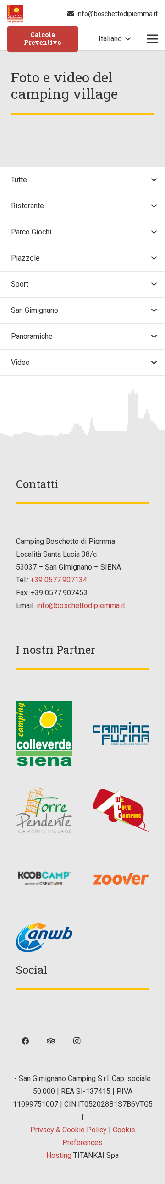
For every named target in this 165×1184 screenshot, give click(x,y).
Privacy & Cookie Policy (68, 1129)
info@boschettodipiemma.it (81, 605)
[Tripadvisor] (51, 1041)
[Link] (15, 14)
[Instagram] (76, 1041)
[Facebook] (25, 1041)
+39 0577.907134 (58, 580)
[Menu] (152, 38)
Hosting (59, 1155)
